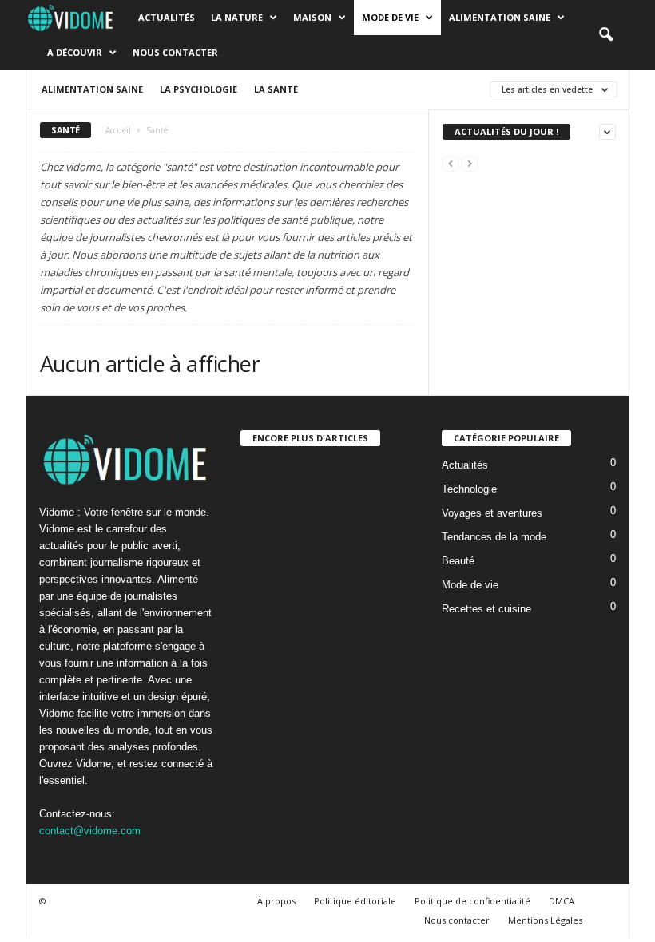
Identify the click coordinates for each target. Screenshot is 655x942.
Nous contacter (175, 52)
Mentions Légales (545, 920)
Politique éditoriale (355, 901)
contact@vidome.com (90, 831)
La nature (237, 17)
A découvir (74, 52)
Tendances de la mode (494, 537)
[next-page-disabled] (470, 163)
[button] (605, 35)
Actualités (166, 17)
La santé (276, 89)
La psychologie (198, 89)
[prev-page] (450, 163)
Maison (312, 17)
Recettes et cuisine (486, 609)
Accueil (118, 130)
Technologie (469, 489)
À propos (276, 901)
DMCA (561, 901)
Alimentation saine (499, 17)
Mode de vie (390, 17)
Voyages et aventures (492, 513)
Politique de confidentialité (472, 901)
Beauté (458, 561)
